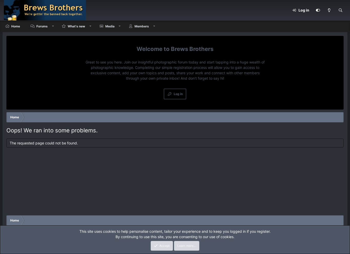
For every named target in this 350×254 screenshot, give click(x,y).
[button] (53, 26)
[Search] (340, 10)
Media (110, 26)
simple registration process (184, 67)
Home (15, 26)
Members (142, 26)
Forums (42, 26)
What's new (76, 26)
